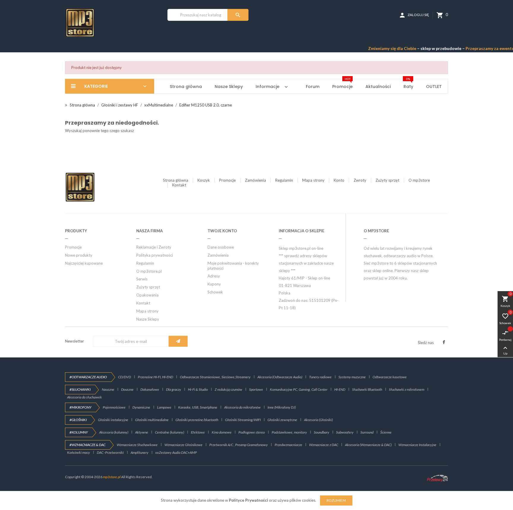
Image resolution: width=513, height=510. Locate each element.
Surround (366, 432)
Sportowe (256, 389)
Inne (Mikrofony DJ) (281, 407)
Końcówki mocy (78, 452)
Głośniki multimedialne (152, 420)
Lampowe (164, 407)
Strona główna (175, 180)
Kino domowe (222, 432)
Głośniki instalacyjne (113, 420)
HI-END (339, 389)
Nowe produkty (78, 255)
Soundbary (321, 432)
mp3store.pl (112, 477)
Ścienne (386, 432)
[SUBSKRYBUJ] (178, 341)
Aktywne (141, 432)
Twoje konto (222, 230)
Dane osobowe (221, 247)
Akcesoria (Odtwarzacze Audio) (279, 377)
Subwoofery (345, 432)
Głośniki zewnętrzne (282, 420)
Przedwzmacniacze (288, 444)
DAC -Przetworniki (110, 452)
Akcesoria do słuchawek (84, 397)
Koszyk (203, 180)
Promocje (227, 180)
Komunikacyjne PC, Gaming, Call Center (298, 389)
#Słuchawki (80, 389)
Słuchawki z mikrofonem (406, 389)
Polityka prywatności (154, 255)
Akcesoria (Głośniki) (318, 420)
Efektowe (198, 432)
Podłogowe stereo (251, 432)
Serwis (142, 279)
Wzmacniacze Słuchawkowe (137, 444)
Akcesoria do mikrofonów (242, 407)
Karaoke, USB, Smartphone (197, 407)
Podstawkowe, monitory (289, 432)
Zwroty (360, 180)
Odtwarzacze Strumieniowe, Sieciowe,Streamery (215, 377)
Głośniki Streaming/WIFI (243, 420)
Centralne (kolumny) (169, 432)
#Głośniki (78, 420)
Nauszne (108, 389)
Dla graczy (173, 389)
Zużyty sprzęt (387, 180)
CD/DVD (124, 377)
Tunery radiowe (320, 377)
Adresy (214, 276)
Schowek (215, 292)
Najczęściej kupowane (84, 263)
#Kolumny (78, 432)
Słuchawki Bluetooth (367, 389)
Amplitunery (139, 452)
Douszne (127, 389)
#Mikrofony (80, 407)
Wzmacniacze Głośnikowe (183, 444)
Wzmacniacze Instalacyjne (417, 444)
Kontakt (179, 185)
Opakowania (147, 295)
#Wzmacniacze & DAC (87, 444)
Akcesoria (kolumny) (113, 432)
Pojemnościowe (114, 407)
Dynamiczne (141, 407)
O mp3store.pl (149, 271)
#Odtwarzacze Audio (88, 377)
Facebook (444, 342)
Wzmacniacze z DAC (323, 444)
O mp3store (419, 180)
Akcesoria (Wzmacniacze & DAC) (368, 444)
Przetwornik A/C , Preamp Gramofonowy (238, 444)
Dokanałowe (149, 389)
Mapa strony (313, 180)
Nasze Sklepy (147, 319)
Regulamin (284, 180)
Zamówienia (255, 180)
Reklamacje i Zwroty (153, 247)
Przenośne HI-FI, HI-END (155, 377)
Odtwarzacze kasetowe (390, 377)
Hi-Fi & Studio (198, 389)
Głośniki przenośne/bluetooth (196, 420)
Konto (339, 180)
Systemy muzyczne (352, 377)
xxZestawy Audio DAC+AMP (176, 452)
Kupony (214, 284)
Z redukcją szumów (228, 389)
